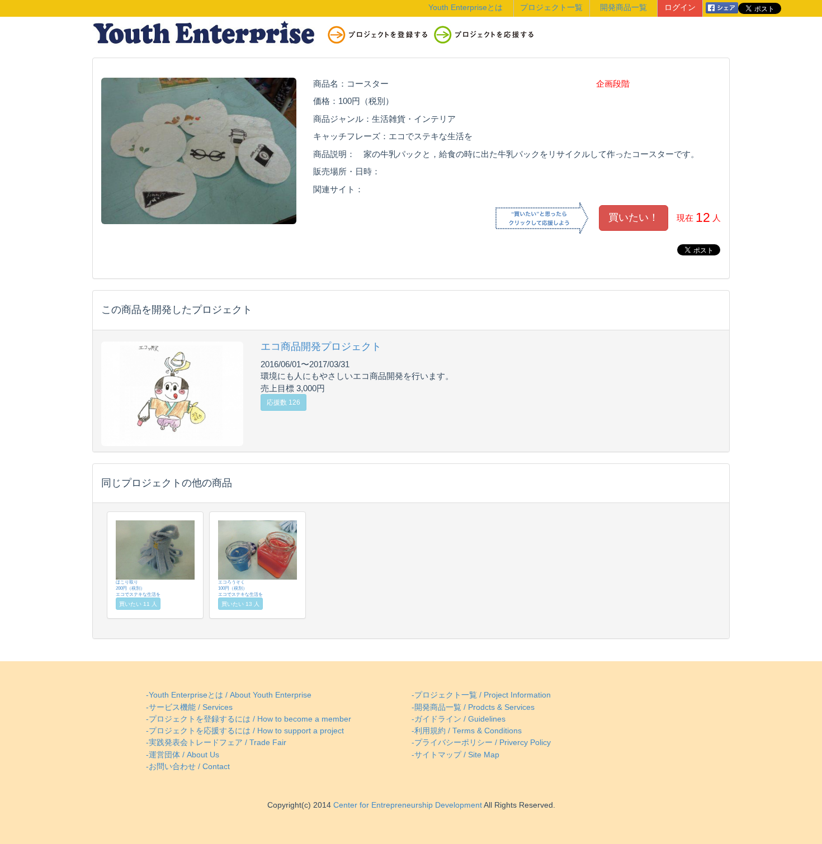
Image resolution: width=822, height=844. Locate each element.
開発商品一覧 (623, 7)
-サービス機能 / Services (189, 707)
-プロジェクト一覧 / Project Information (481, 695)
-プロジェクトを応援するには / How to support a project (245, 731)
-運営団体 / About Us (182, 755)
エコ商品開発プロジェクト (321, 346)
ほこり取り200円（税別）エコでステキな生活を (138, 588)
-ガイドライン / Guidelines (459, 719)
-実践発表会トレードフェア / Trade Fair (216, 742)
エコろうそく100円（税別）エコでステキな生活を (240, 588)
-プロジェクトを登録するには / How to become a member (248, 719)
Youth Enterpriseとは (465, 7)
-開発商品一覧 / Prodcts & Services (473, 707)
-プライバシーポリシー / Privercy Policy (481, 742)
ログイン (680, 7)
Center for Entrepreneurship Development (406, 805)
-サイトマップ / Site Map (455, 755)
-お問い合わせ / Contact (188, 766)
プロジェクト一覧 (551, 7)
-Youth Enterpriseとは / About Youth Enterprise (228, 695)
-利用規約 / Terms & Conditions (467, 731)
